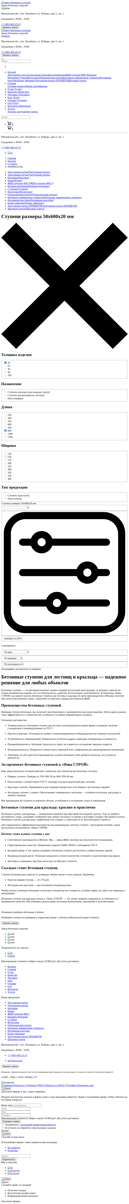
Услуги (11, 992)
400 (9, 424)
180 (9, 463)
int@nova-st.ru (15, 1060)
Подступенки (15, 498)
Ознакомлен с (30, 1124)
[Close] (6, 1088)
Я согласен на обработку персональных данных (30, 1128)
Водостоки (33, 77)
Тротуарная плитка (18, 75)
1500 (10, 437)
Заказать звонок (10, 27)
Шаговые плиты (77, 80)
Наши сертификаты (36, 86)
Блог (14, 97)
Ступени (22, 77)
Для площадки (15, 398)
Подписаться (9, 1159)
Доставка (19, 94)
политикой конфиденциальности (38, 1124)
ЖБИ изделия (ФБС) (76, 75)
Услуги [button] (11, 108)
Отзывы (17, 100)
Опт (13, 103)
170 (9, 460)
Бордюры (54, 75)
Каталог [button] (12, 72)
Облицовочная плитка (51, 77)
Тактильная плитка (38, 75)
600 (9, 430)
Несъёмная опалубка (30, 200)
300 (9, 418)
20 (9, 362)
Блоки (62, 75)
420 (9, 427)
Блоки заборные (26, 80)
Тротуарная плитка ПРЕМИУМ (52, 80)
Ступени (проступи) (18, 495)
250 (9, 415)
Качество (18, 92)
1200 (10, 433)
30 (9, 369)
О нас (15, 89)
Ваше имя (6, 1105)
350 (9, 475)
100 (9, 375)
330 (9, 421)
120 (9, 453)
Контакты (19, 106)
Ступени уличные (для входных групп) (29, 392)
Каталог (12, 966)
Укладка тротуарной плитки (23, 111)
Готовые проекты (17, 86)
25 (9, 366)
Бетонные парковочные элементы (81, 77)
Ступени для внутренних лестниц (26, 395)
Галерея (12, 969)
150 (9, 457)
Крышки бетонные (29, 186)
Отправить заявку (11, 1121)
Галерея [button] (12, 83)
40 (9, 372)
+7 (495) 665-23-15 (11, 24)
